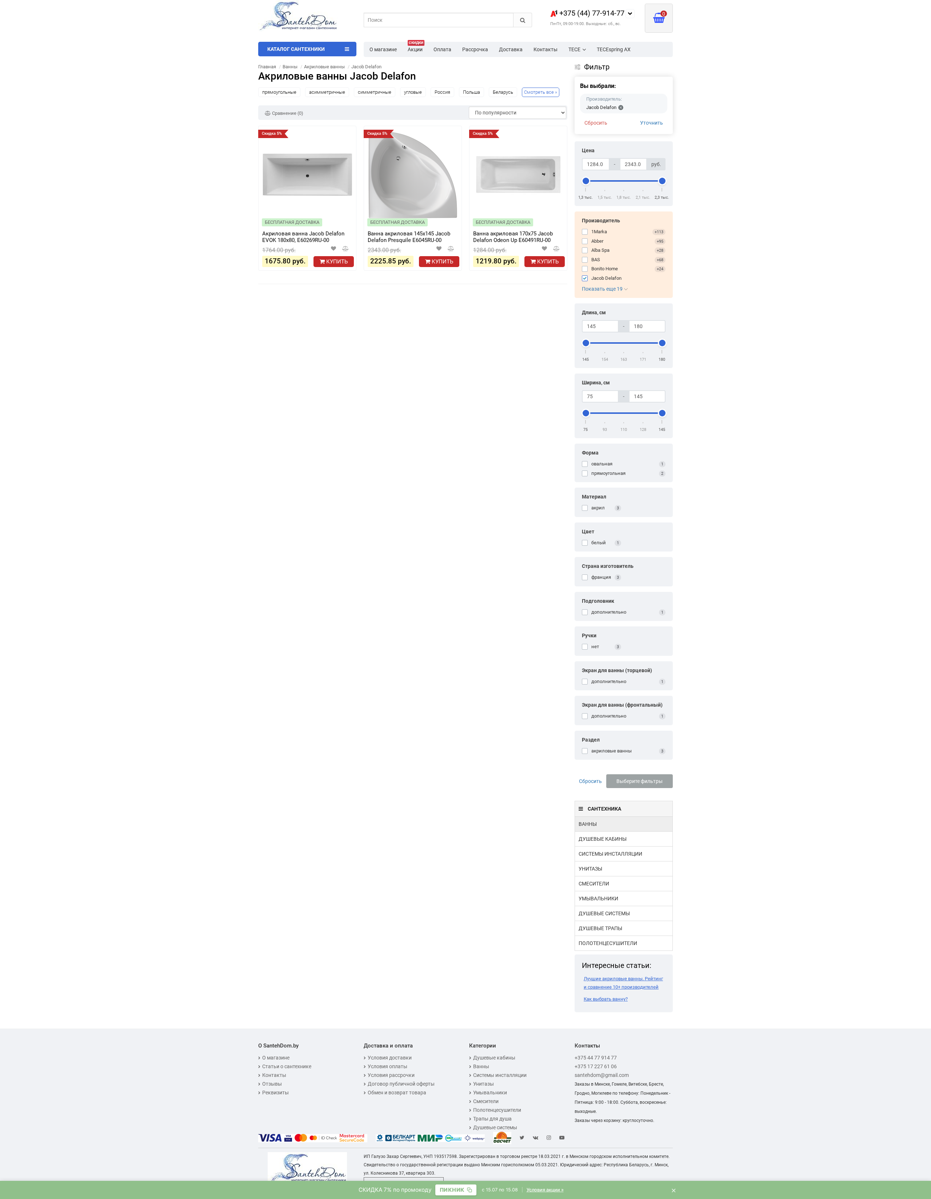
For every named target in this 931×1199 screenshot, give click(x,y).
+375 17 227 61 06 (596, 1066)
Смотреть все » (540, 92)
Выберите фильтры (639, 781)
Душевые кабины (603, 839)
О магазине (383, 49)
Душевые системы (604, 913)
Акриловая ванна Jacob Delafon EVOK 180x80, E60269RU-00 (303, 236)
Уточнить (651, 123)
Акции (415, 47)
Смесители (594, 884)
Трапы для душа (492, 1119)
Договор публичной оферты (401, 1084)
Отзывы (272, 1084)
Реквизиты (275, 1092)
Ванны (588, 824)
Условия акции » (545, 1189)
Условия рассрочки (391, 1075)
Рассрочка (475, 49)
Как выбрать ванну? (606, 999)
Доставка (511, 49)
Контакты (546, 49)
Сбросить (595, 123)
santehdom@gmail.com (602, 1075)
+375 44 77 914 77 (596, 1058)
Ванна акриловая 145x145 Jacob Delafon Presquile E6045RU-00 (409, 236)
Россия (442, 92)
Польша (471, 92)
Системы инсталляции (610, 854)
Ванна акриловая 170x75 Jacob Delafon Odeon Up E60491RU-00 (513, 236)
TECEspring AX (614, 49)
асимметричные (327, 92)
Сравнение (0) (287, 113)
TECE (574, 49)
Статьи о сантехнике (286, 1066)
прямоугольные (279, 92)
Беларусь (503, 92)
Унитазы (590, 869)
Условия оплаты (387, 1066)
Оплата (442, 49)
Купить (336, 261)
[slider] (586, 181)
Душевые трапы (600, 928)
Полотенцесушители (608, 943)
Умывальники (598, 898)
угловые (413, 92)
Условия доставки (390, 1058)
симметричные (374, 92)
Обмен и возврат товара (397, 1092)
